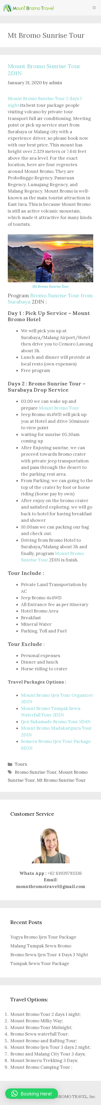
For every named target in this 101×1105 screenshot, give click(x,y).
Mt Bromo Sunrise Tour (50, 286)
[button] (31, 1093)
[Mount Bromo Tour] (28, 8)
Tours (21, 764)
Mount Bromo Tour (59, 408)
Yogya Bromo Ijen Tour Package (43, 937)
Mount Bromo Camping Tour (40, 1067)
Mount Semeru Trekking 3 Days (43, 1060)
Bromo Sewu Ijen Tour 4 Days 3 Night (49, 955)
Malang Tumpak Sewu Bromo (40, 946)
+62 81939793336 (64, 873)
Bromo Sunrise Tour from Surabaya (50, 298)
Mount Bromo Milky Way (36, 1021)
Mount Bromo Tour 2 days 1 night (45, 1014)
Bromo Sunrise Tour (35, 772)
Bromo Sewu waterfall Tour (39, 1034)
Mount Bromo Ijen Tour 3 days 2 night (50, 1047)
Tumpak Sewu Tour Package (39, 963)
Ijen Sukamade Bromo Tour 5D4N (56, 721)
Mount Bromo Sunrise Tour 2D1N (44, 69)
